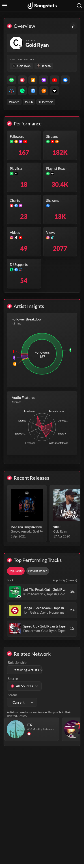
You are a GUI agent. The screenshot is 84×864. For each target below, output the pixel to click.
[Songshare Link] (73, 26)
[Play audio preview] (15, 592)
